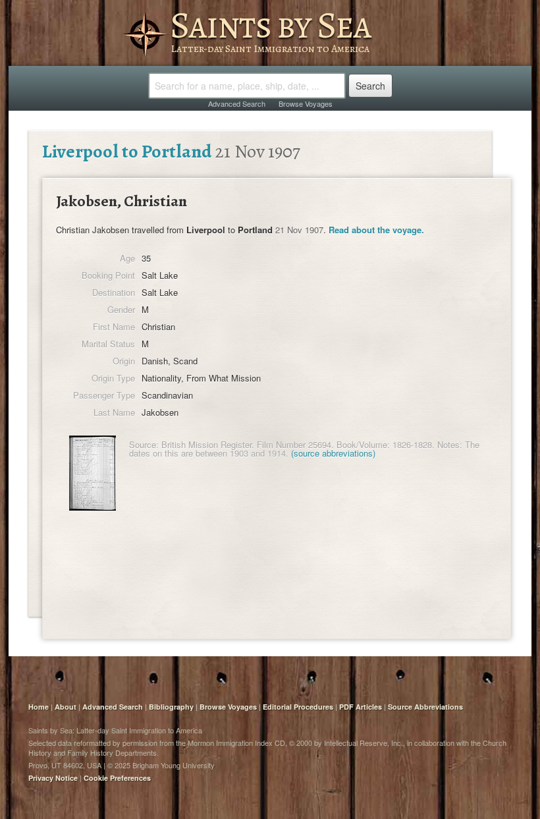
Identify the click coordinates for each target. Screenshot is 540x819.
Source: (144, 444)
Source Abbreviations (425, 707)
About (65, 707)
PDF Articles (360, 707)
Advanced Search (236, 103)
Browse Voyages (306, 103)
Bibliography (171, 707)
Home (38, 707)
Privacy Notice (53, 778)
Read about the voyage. (376, 229)
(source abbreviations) (333, 453)
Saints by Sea (270, 25)
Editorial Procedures (298, 707)
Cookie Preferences (117, 778)
